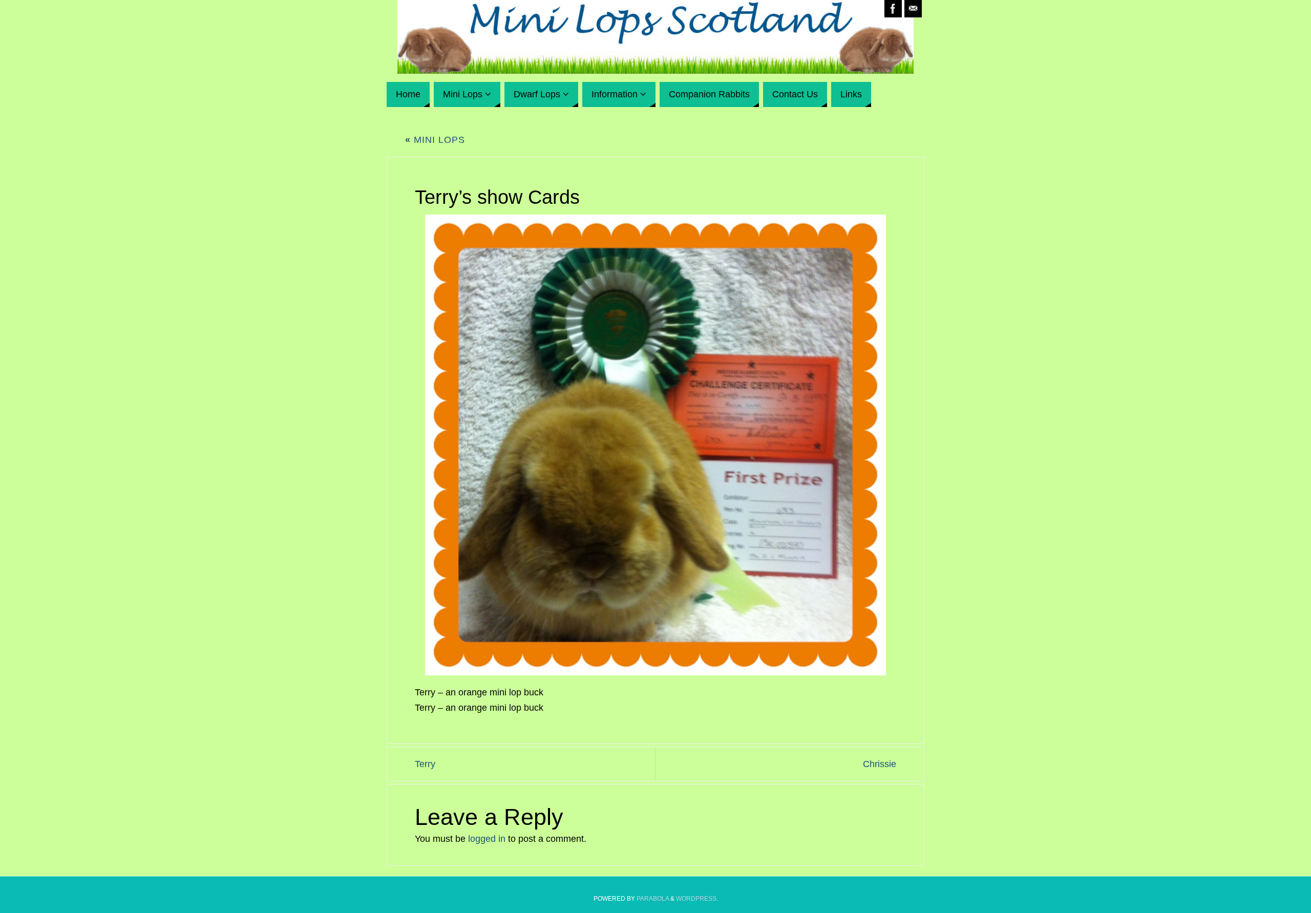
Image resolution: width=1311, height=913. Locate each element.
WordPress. (697, 898)
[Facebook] (893, 8)
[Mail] (913, 8)
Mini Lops (435, 140)
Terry (425, 764)
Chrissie (879, 764)
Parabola (653, 898)
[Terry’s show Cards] (655, 445)
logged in (486, 839)
